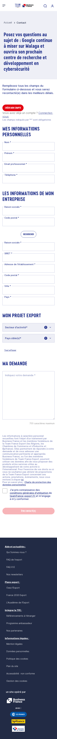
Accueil (8, 22)
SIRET (8, 253)
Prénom (9, 153)
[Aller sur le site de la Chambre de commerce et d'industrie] (18, 714)
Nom (7, 142)
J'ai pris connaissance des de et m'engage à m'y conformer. (31, 494)
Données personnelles (17, 651)
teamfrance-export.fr (23, 495)
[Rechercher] (44, 6)
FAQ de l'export (14, 559)
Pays (7, 297)
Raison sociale (12, 207)
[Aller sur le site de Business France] (16, 700)
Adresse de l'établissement (19, 264)
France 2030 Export (16, 595)
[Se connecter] (52, 6)
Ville (7, 286)
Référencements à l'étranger (20, 616)
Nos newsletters (14, 574)
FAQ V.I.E (10, 567)
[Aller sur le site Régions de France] (18, 729)
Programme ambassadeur (19, 623)
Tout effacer (10, 350)
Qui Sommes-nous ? (16, 552)
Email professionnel (15, 164)
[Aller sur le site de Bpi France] (18, 721)
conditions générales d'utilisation (29, 492)
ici (22, 479)
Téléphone (10, 175)
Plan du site (12, 666)
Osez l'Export (13, 587)
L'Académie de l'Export (17, 602)
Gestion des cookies (16, 681)
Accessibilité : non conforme (20, 673)
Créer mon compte (13, 107)
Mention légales (14, 644)
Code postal (11, 217)
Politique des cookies (17, 658)
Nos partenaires (14, 630)
